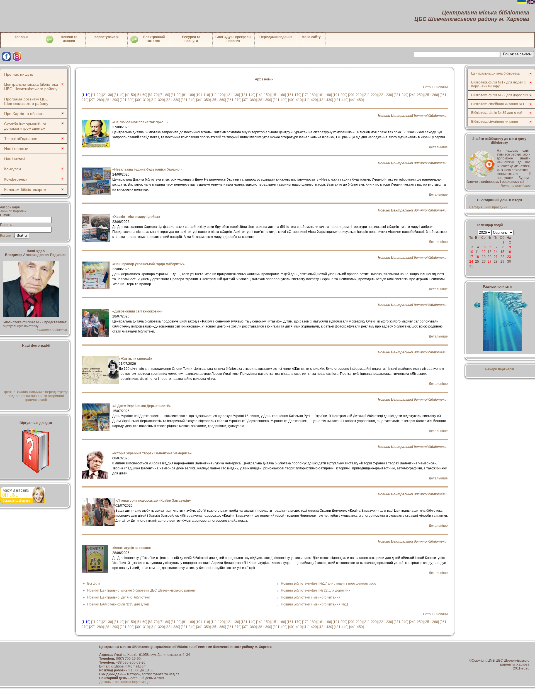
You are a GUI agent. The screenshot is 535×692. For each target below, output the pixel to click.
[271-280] (96, 100)
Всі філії (93, 583)
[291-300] (127, 100)
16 (509, 252)
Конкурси (12, 169)
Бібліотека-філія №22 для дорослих (499, 95)
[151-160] (278, 95)
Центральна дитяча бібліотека (495, 73)
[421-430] (325, 100)
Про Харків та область (24, 113)
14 (496, 252)
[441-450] (356, 100)
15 (502, 252)
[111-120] (218, 95)
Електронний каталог (154, 39)
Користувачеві (106, 37)
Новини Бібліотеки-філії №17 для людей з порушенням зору (328, 583)
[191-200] (340, 95)
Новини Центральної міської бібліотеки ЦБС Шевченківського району (141, 590)
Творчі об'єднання (20, 138)
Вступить (7, 236)
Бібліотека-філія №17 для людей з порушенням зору (498, 84)
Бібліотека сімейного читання (494, 122)
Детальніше (438, 147)
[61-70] (153, 95)
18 (477, 257)
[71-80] (164, 95)
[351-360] (218, 100)
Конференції (15, 179)
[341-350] (203, 100)
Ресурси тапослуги (191, 39)
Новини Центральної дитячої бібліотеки (412, 116)
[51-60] (142, 95)
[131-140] (248, 95)
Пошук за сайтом (517, 54)
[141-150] (263, 95)
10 (471, 252)
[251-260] (431, 95)
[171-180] (309, 95)
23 (509, 257)
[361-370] (234, 100)
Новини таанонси (69, 39)
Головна (21, 37)
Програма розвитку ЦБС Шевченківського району (26, 101)
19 (484, 257)
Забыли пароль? (13, 211)
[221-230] (385, 95)
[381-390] (264, 100)
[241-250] (416, 95)
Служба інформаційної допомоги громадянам (25, 126)
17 (471, 257)
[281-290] (111, 100)
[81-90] (176, 95)
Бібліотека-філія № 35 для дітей (496, 113)
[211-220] (370, 95)
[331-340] (188, 100)
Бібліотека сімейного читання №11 (498, 104)
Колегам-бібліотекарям (25, 189)
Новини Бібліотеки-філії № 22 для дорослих (315, 590)
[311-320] (157, 100)
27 (490, 261)
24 (471, 261)
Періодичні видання (275, 37)
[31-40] (119, 95)
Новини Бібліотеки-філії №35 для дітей (118, 604)
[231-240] (401, 95)
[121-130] (232, 95)
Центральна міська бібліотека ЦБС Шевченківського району (31, 86)
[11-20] (96, 95)
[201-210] (355, 95)
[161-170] (294, 95)
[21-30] (107, 95)
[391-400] (280, 100)
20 (490, 257)
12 (484, 252)
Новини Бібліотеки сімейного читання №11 (315, 604)
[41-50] (130, 95)
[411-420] (310, 100)
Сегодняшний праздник (488, 207)
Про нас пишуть (18, 74)
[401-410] (295, 100)
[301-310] (142, 100)
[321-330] (173, 100)
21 (496, 257)
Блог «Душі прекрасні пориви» (233, 39)
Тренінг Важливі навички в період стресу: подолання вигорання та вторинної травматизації (35, 396)
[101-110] (203, 95)
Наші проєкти (16, 148)
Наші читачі (14, 159)
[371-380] (249, 100)
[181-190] (324, 95)
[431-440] (341, 100)
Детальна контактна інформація (124, 682)
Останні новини (435, 87)
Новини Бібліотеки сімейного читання (311, 597)
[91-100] (188, 95)
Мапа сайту (311, 37)
